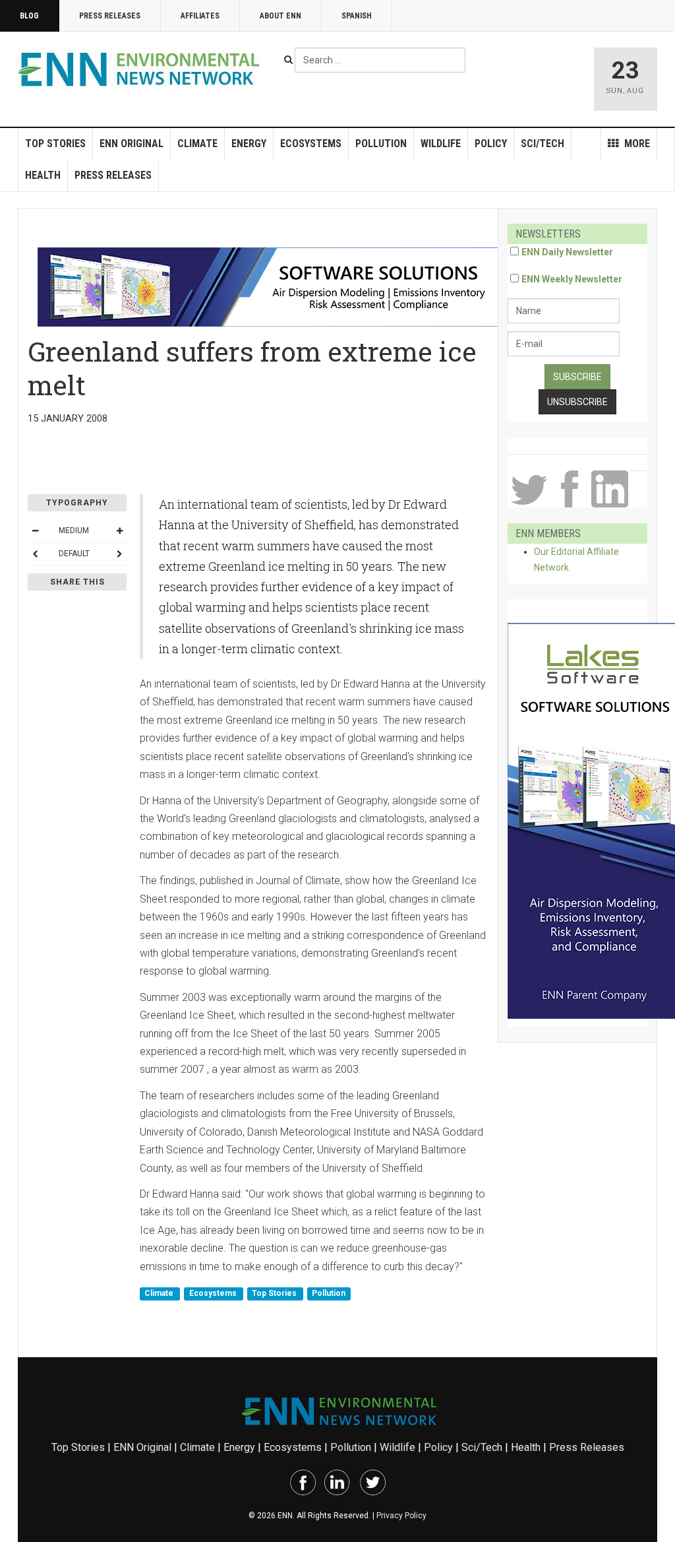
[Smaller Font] (35, 530)
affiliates (200, 15)
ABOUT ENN (280, 15)
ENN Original (131, 143)
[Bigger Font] (119, 530)
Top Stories (55, 143)
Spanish (356, 15)
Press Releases (109, 15)
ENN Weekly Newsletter (571, 279)
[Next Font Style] (119, 553)
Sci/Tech (542, 143)
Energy (248, 143)
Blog (29, 15)
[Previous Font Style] (35, 553)
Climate (197, 143)
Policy (491, 143)
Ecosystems (310, 143)
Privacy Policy (401, 1515)
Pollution (381, 143)
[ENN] (142, 70)
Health (43, 175)
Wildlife (441, 143)
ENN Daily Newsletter (567, 252)
